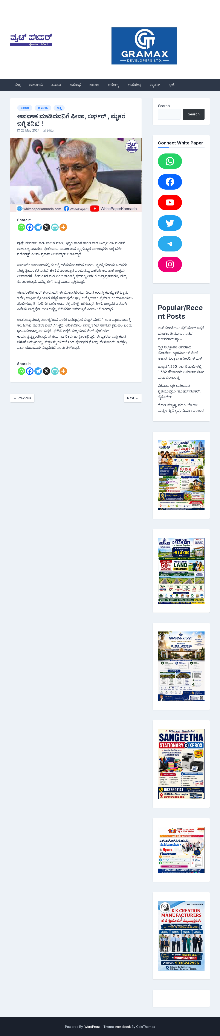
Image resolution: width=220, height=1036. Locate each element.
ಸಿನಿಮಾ (56, 85)
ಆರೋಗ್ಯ (113, 85)
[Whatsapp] (21, 227)
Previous (22, 398)
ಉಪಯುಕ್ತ (134, 85)
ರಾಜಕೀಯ (36, 85)
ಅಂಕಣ (94, 85)
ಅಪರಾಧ (75, 85)
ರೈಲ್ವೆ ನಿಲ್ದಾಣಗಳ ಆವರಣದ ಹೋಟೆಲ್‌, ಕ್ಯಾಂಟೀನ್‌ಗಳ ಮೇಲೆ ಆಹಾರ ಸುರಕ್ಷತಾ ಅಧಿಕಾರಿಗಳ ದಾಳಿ (180, 352)
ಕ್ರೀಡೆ (171, 85)
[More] (63, 227)
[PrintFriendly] (55, 227)
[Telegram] (38, 227)
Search (164, 106)
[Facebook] (30, 227)
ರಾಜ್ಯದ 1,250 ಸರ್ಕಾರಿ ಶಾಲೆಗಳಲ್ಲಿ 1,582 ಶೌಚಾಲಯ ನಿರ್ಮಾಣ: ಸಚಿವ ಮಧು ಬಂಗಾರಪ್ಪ (181, 372)
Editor (51, 130)
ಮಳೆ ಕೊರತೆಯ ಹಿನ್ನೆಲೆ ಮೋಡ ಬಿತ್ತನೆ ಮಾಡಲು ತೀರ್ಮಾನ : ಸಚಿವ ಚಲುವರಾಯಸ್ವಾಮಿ (181, 333)
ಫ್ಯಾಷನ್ (155, 85)
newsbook (123, 1026)
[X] (46, 227)
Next (132, 398)
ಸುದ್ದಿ (18, 85)
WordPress (92, 1026)
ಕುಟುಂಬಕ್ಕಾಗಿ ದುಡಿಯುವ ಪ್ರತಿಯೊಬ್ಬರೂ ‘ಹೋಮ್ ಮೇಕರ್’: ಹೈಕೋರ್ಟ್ (179, 391)
